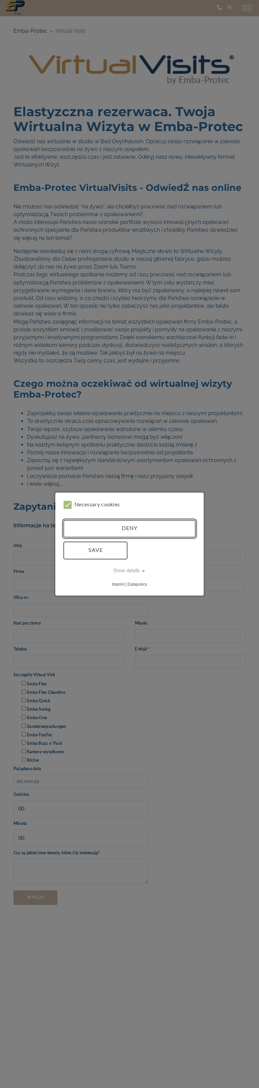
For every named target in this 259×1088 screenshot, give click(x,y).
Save (95, 550)
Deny (130, 528)
